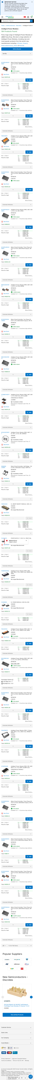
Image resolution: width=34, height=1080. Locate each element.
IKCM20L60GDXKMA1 (5, 872)
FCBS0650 (4, 602)
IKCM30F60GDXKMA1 (5, 100)
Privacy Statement (5, 1058)
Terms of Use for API (18, 1060)
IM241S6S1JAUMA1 (5, 659)
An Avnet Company (6, 1069)
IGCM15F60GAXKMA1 (5, 908)
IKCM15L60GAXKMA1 (5, 248)
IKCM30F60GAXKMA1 (5, 320)
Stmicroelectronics (7, 45)
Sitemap (27, 1060)
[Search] (31, 21)
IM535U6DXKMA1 (5, 285)
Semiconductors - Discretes (13, 25)
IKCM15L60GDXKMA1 (5, 63)
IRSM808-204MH (3, 467)
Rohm (15, 45)
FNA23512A (4, 629)
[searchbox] (15, 21)
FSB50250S (4, 504)
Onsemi (25, 43)
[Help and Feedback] (31, 1077)
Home (2, 25)
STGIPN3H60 (4, 766)
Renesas (21, 45)
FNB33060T (4, 136)
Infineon (19, 43)
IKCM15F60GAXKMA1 (5, 210)
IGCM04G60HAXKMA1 (5, 839)
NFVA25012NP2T (5, 433)
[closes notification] (32, 2)
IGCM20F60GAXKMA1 (5, 172)
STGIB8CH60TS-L (5, 395)
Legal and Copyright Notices (19, 1058)
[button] (2, 17)
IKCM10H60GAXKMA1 (5, 693)
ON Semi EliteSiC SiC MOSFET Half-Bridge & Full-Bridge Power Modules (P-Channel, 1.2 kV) (16, 1005)
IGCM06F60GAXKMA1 (5, 802)
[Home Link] (13, 17)
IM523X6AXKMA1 (5, 357)
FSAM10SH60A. (5, 570)
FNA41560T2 (4, 730)
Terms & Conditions (6, 1060)
